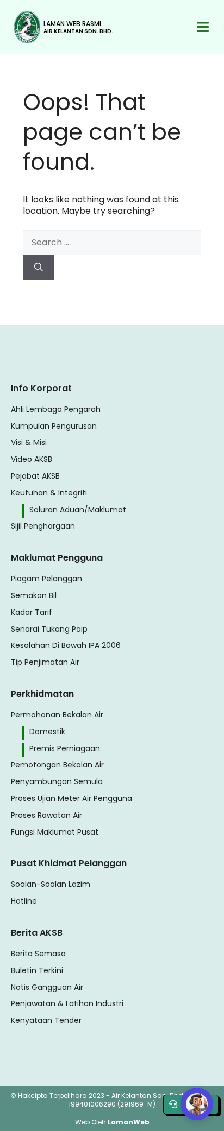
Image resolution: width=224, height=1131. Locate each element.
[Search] (38, 267)
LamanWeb (129, 1122)
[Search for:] (112, 242)
